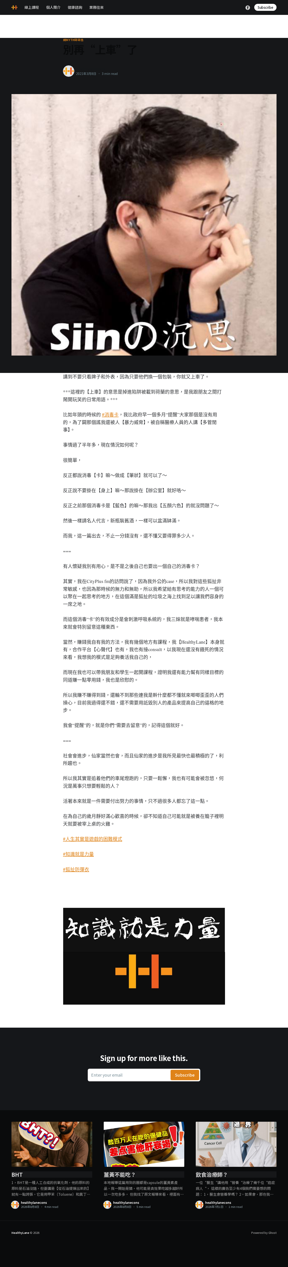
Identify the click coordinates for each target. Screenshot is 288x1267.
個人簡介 (53, 7)
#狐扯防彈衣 (76, 869)
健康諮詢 (75, 7)
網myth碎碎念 (73, 40)
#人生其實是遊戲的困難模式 (92, 839)
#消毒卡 (110, 414)
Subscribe (265, 7)
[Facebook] (247, 7)
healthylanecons (90, 69)
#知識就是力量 (78, 854)
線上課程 (32, 7)
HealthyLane (20, 1232)
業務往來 (96, 7)
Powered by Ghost (264, 1232)
